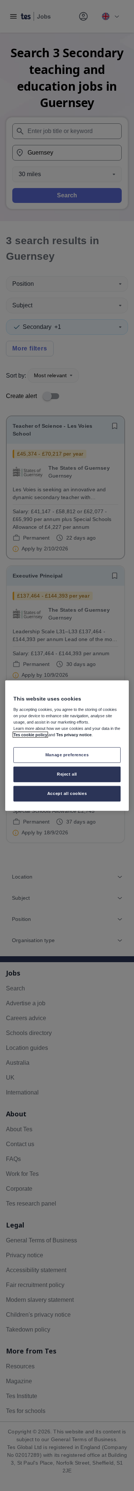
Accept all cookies (67, 793)
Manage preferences (67, 755)
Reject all (67, 774)
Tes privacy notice (74, 734)
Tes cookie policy (30, 734)
